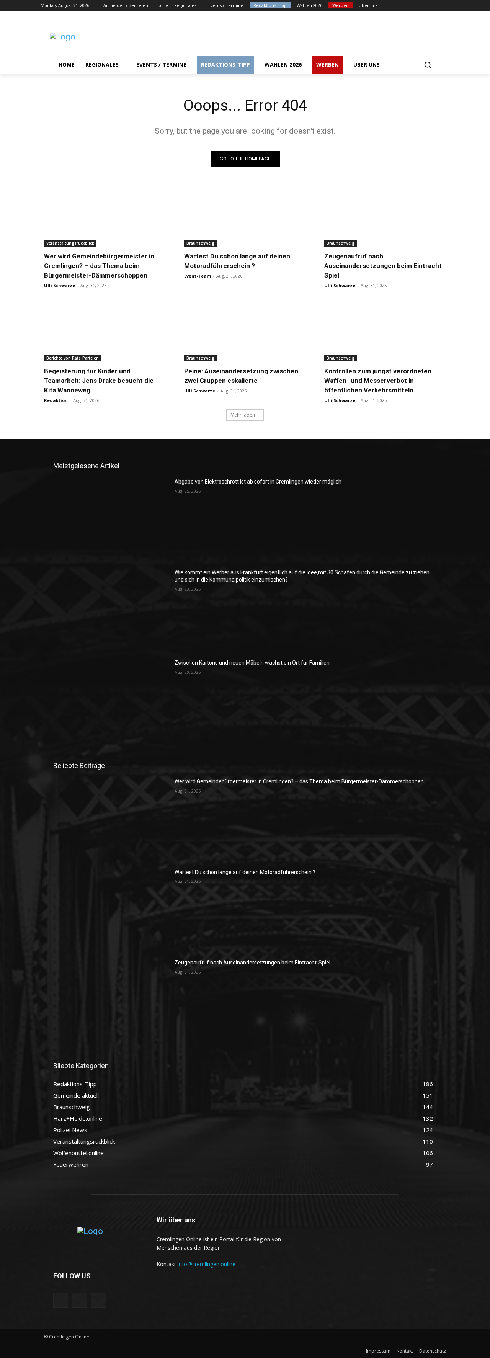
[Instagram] (413, 5)
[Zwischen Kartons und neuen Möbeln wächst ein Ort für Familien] (110, 699)
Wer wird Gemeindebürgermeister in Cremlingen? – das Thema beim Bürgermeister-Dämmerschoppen (99, 265)
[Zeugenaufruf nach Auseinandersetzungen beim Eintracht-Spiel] (385, 216)
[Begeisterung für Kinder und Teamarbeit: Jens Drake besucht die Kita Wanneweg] (105, 331)
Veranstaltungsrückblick (70, 243)
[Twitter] (424, 5)
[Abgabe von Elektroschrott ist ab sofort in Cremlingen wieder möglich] (110, 518)
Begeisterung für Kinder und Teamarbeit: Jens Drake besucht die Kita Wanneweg (99, 380)
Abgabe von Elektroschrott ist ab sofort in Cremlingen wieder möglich (258, 482)
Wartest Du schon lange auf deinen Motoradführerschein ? (245, 872)
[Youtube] (445, 5)
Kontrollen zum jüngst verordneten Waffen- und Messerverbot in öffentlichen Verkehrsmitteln (377, 380)
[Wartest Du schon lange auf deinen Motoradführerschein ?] (245, 216)
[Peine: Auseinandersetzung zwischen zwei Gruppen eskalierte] (245, 331)
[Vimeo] (434, 5)
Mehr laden (242, 415)
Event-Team (197, 276)
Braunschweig (200, 243)
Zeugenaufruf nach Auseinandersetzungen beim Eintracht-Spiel (384, 265)
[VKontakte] (98, 1300)
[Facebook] (402, 5)
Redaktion (56, 400)
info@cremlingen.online (206, 1264)
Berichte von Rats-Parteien (72, 358)
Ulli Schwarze (59, 285)
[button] (427, 65)
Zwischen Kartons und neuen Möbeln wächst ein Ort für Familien (252, 663)
